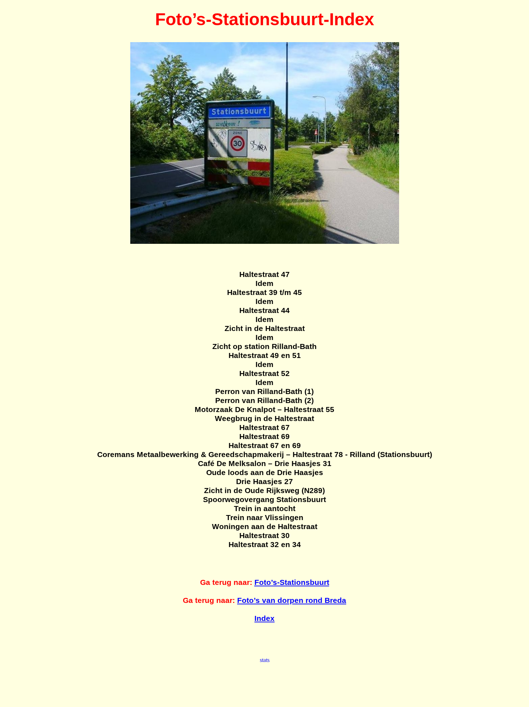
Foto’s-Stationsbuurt (291, 582)
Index (264, 618)
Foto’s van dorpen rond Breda (291, 600)
